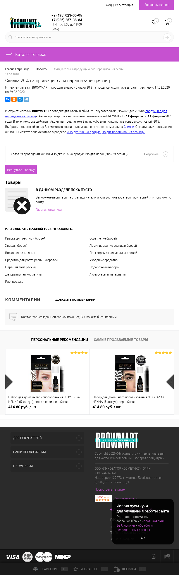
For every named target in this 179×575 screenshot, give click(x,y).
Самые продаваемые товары (121, 339)
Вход (108, 5)
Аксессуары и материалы (108, 274)
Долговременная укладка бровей (113, 253)
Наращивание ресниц (20, 267)
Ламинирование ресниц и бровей (113, 245)
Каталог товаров (30, 54)
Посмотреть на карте (110, 489)
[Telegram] (26, 99)
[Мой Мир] (20, 99)
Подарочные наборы (104, 267)
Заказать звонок (157, 5)
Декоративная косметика (23, 274)
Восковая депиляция (20, 253)
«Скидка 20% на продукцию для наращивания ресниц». (106, 132)
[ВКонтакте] (7, 99)
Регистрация (124, 5)
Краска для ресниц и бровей (25, 238)
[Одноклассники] (14, 99)
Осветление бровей (103, 238)
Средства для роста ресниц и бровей (31, 260)
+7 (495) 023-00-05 (67, 15)
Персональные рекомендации (59, 339)
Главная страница (49, 209)
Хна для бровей (16, 245)
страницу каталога (85, 197)
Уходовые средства (104, 260)
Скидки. (129, 126)
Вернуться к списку (21, 170)
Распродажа (14, 281)
